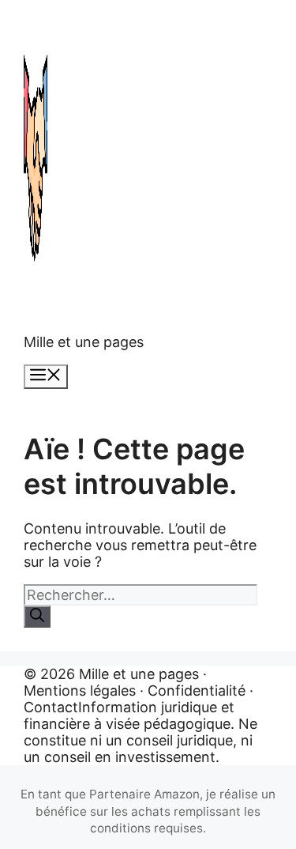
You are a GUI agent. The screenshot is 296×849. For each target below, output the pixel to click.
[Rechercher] (37, 617)
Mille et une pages (84, 342)
